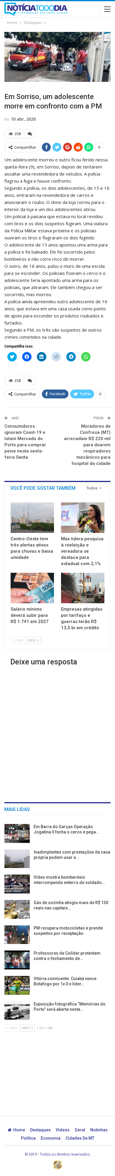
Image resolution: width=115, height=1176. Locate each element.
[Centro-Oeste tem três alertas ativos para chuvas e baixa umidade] (32, 517)
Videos (63, 1130)
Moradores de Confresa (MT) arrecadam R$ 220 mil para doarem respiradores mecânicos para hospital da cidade (87, 445)
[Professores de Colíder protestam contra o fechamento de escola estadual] (17, 959)
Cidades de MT (79, 1138)
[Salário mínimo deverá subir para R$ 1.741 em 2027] (32, 588)
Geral (80, 1130)
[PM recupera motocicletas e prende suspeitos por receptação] (17, 934)
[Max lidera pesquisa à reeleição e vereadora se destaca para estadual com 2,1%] (82, 517)
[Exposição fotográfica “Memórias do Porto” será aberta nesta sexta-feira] (17, 1010)
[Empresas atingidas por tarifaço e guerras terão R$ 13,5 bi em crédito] (82, 588)
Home (19, 1130)
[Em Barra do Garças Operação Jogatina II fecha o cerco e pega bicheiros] (17, 833)
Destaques (40, 1130)
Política (28, 1138)
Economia (50, 1138)
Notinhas (99, 1130)
